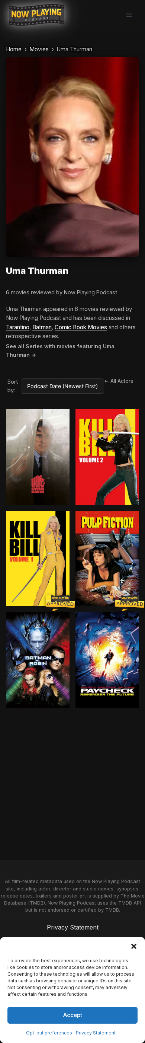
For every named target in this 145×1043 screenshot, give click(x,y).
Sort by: (12, 385)
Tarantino (17, 327)
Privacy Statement (96, 1033)
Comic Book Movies (81, 327)
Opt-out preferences (49, 1033)
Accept (72, 1014)
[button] (134, 946)
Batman (42, 327)
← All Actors (118, 381)
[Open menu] (129, 14)
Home (14, 49)
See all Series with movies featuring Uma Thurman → (60, 350)
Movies (39, 49)
